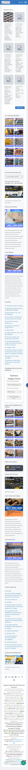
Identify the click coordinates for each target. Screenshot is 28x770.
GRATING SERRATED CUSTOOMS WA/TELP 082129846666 (11, 637)
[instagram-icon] (9, 677)
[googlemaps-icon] (22, 677)
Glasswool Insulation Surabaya (15, 305)
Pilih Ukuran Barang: (13, 388)
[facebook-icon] (6, 677)
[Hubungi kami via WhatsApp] (23, 762)
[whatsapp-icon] (19, 677)
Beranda (9, 591)
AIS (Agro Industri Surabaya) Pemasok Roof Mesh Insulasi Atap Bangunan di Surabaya (14, 606)
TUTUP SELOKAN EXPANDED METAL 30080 (8, 38)
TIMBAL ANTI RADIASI (12, 631)
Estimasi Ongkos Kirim (14, 397)
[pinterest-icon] (14, 680)
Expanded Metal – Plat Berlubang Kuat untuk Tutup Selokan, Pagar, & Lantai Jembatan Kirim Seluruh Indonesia (8, 65)
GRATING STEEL (11, 633)
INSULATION (10, 330)
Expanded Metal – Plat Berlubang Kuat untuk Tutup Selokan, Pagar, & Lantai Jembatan (19, 32)
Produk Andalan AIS (12, 599)
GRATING (9, 602)
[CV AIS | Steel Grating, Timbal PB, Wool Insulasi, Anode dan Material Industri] (6, 2)
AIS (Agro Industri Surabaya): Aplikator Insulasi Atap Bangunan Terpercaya (14, 620)
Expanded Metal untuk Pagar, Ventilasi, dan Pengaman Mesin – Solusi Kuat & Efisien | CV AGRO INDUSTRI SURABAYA (19, 65)
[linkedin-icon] (15, 677)
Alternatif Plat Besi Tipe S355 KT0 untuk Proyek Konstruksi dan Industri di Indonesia (13, 646)
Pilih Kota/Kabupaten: (13, 381)
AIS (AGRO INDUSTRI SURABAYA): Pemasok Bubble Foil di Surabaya (13, 626)
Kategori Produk (11, 347)
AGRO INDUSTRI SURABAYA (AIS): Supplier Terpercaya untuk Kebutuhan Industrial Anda (13, 595)
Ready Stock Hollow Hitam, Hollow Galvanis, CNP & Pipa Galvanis (12, 362)
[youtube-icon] (12, 677)
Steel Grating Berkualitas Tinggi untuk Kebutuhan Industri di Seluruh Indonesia (13, 343)
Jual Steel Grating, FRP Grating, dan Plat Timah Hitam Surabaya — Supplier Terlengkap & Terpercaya (14, 351)
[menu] (25, 2)
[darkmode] (20, 2)
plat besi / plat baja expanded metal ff (19, 95)
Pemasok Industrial (12, 642)
